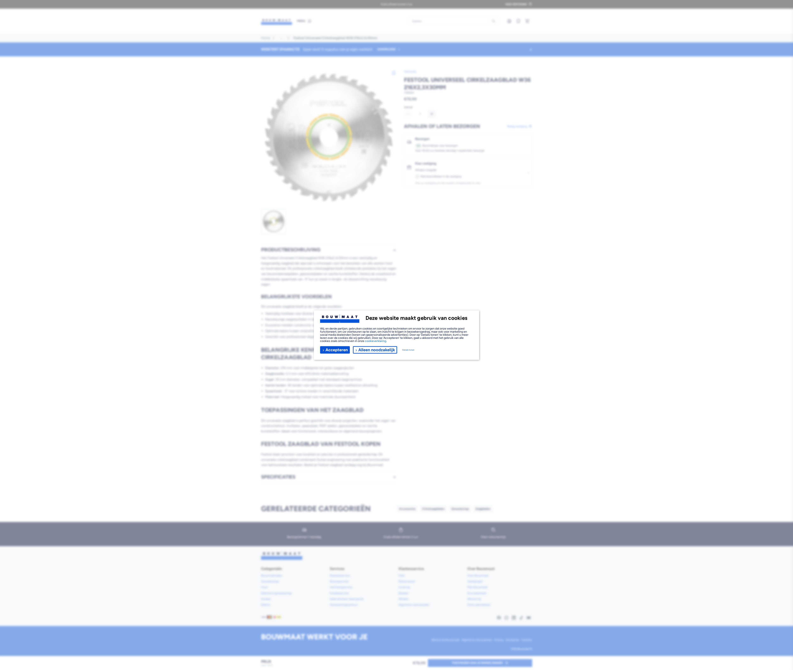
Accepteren (336, 349)
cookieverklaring (375, 341)
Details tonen (408, 350)
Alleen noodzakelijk (376, 349)
